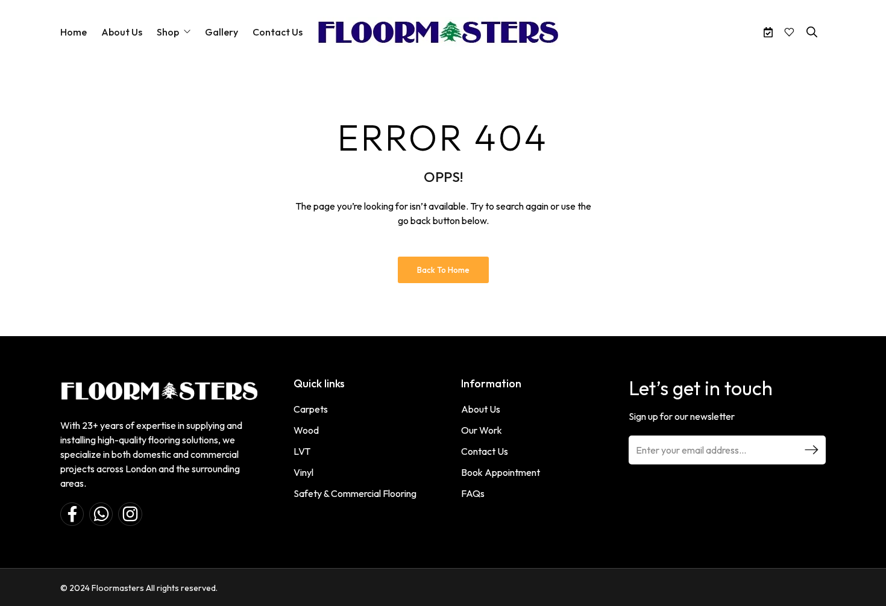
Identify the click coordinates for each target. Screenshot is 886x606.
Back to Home (443, 270)
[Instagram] (130, 514)
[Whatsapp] (101, 514)
